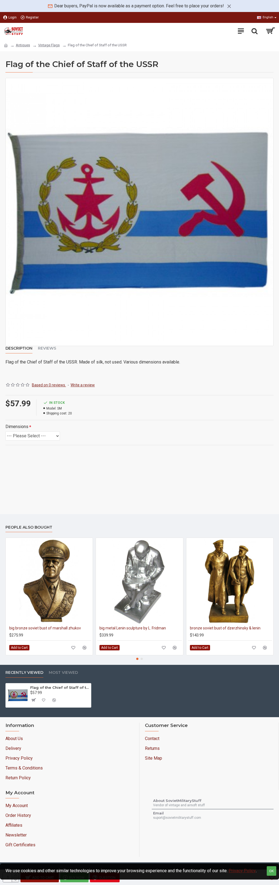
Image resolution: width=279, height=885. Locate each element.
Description (18, 348)
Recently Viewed (24, 672)
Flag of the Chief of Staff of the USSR (59, 687)
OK (271, 871)
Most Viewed (63, 672)
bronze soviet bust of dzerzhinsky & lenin (225, 628)
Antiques (23, 45)
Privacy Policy (242, 870)
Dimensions (16, 426)
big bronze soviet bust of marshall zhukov (45, 628)
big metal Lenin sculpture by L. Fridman (132, 628)
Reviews (47, 348)
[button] (137, 659)
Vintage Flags (49, 45)
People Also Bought (28, 527)
